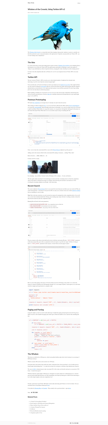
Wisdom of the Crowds (35, 52)
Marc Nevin (31, 3)
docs (45, 105)
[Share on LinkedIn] (33, 392)
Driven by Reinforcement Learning (38, 411)
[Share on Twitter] (31, 392)
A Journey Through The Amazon (37, 407)
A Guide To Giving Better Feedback (38, 401)
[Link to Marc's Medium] (76, 423)
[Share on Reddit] (35, 392)
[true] (77, 423)
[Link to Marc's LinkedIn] (70, 423)
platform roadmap (76, 190)
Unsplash (45, 388)
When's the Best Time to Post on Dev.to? (39, 405)
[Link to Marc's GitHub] (72, 423)
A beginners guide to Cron (36, 412)
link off (49, 94)
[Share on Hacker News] (36, 392)
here (48, 385)
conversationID (37, 107)
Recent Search (41, 189)
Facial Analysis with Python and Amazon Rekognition (42, 403)
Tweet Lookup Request (74, 105)
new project (43, 86)
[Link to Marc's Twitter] (74, 423)
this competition (36, 102)
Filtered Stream (56, 150)
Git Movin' (32, 409)
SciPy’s (34, 369)
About (78, 3)
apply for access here (65, 84)
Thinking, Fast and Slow (64, 65)
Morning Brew (38, 388)
